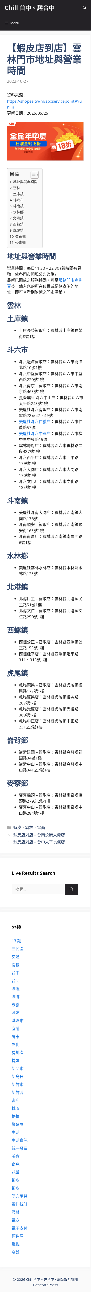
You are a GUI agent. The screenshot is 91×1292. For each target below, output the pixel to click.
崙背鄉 (20, 236)
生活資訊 (20, 1140)
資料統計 (20, 1204)
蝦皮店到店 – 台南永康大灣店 (39, 834)
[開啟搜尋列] (84, 7)
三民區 (18, 948)
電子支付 (20, 1228)
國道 (16, 1012)
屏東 (16, 1036)
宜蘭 (16, 1028)
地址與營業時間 (25, 181)
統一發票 (20, 1148)
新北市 (18, 1068)
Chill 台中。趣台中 (30, 8)
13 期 (16, 940)
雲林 (16, 187)
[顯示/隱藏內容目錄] (32, 175)
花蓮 (16, 1172)
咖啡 (16, 996)
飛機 (16, 1244)
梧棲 (16, 1116)
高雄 (16, 1252)
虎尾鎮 (18, 230)
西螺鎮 (18, 224)
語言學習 (20, 1196)
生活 (16, 1132)
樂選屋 (18, 1124)
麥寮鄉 (20, 242)
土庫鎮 (18, 193)
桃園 (16, 1108)
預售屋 (18, 1236)
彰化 (16, 1044)
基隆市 (18, 1020)
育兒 (16, 1164)
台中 (16, 972)
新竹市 (18, 1084)
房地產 (18, 1052)
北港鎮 (18, 218)
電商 (41, 827)
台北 (16, 980)
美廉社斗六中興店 (35, 433)
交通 (16, 956)
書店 (16, 1100)
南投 (16, 964)
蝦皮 (17, 827)
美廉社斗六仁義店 (35, 421)
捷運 (16, 1060)
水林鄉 (18, 212)
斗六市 (18, 200)
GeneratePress (45, 1284)
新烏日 (18, 1076)
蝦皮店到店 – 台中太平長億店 (39, 841)
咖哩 (16, 988)
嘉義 (16, 1004)
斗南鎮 (18, 205)
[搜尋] (71, 889)
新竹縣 (18, 1092)
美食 (16, 1156)
